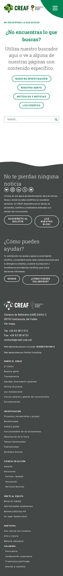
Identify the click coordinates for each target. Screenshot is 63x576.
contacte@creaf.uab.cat (18, 339)
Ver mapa (9, 323)
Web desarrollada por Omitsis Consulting (22, 352)
